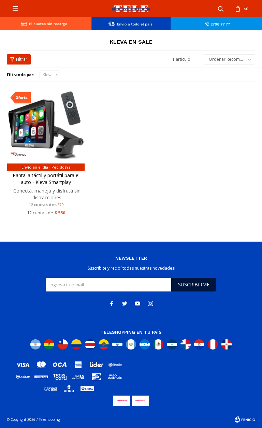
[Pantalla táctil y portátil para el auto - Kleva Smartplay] (46, 128)
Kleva (48, 74)
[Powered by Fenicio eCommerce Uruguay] (245, 419)
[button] (220, 8)
